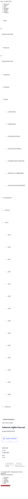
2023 (9, 357)
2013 (9, 234)
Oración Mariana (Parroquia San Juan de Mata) (9, 464)
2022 (9, 345)
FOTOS (6, 222)
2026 (9, 394)
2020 (9, 320)
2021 (9, 333)
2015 (9, 259)
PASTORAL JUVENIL (14, 136)
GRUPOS (6, 99)
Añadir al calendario (11, 438)
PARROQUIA (7, 74)
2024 (9, 369)
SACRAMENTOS (8, 197)
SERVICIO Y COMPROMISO (16, 173)
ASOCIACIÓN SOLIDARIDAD (16, 185)
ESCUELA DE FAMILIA (14, 148)
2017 (9, 283)
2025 (9, 382)
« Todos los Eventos (8, 419)
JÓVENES (7, 210)
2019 (9, 308)
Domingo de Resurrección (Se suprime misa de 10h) (19, 464)
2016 (9, 271)
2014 (9, 247)
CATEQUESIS (12, 111)
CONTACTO (8, 406)
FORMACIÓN (12, 124)
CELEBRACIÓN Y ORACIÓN (16, 160)
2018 (9, 296)
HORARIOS (6, 87)
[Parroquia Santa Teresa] (7, 34)
